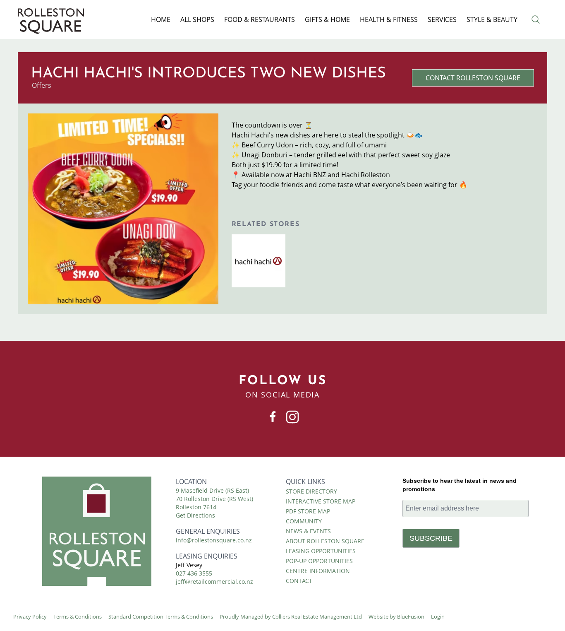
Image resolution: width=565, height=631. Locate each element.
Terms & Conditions (77, 616)
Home (160, 19)
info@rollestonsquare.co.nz (214, 540)
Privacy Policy (30, 616)
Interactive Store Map (320, 501)
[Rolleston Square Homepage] (96, 531)
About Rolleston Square (325, 541)
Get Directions (195, 515)
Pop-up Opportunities (319, 561)
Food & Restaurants (259, 19)
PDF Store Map (308, 511)
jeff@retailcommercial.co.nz (214, 581)
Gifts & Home (327, 19)
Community (304, 521)
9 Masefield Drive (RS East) (212, 490)
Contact (299, 581)
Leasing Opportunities (321, 551)
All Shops (197, 19)
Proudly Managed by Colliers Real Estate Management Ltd (291, 616)
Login (438, 616)
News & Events (308, 531)
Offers (41, 85)
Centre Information (318, 571)
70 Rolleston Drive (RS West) (214, 499)
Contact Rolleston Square (473, 77)
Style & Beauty (492, 19)
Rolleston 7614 (196, 507)
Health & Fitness (389, 19)
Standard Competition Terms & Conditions (160, 616)
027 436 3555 (194, 573)
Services (442, 19)
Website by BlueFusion (396, 616)
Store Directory (311, 491)
